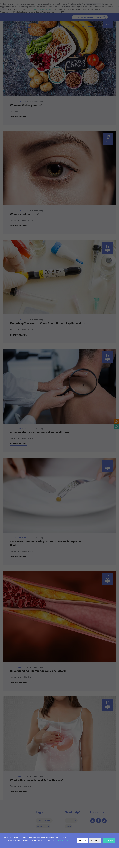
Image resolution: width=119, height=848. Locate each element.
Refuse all (95, 840)
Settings (82, 840)
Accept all (109, 840)
